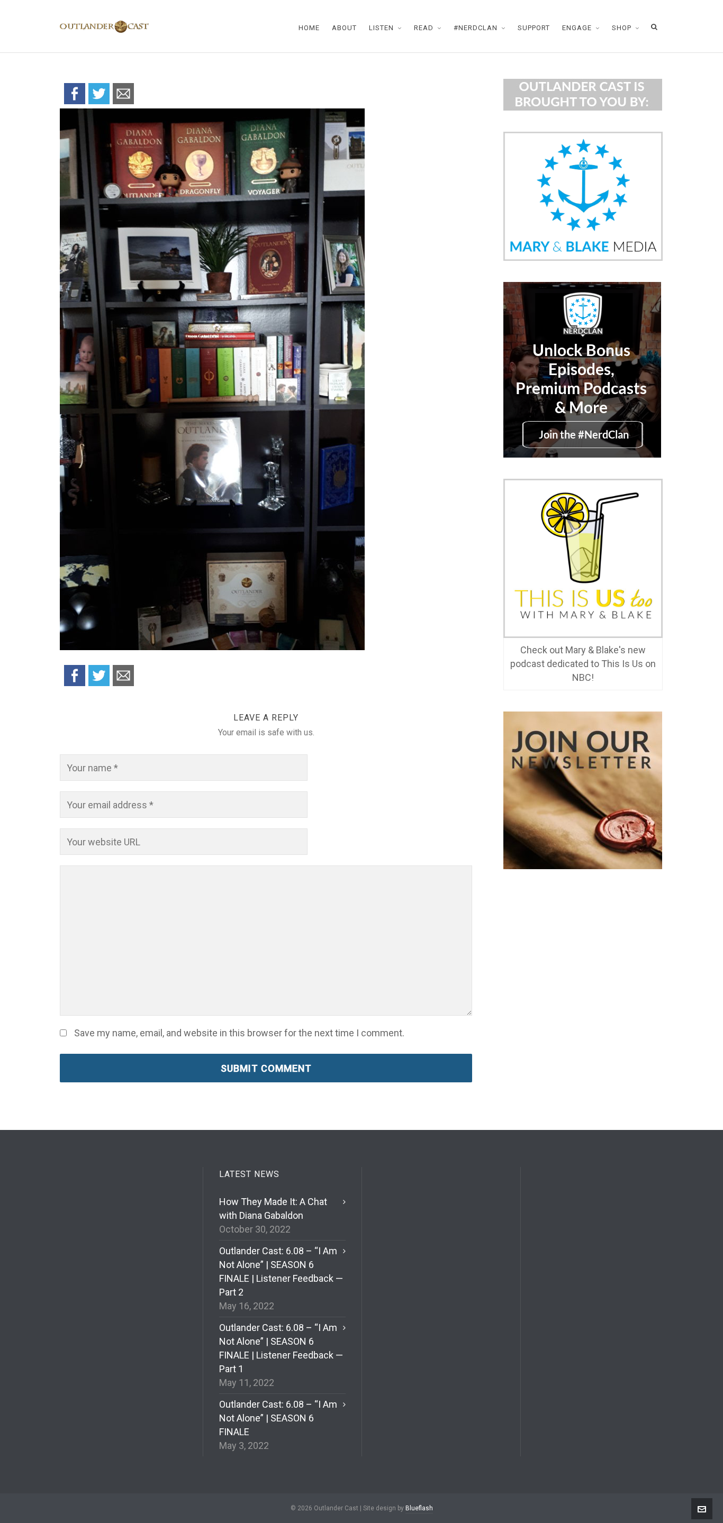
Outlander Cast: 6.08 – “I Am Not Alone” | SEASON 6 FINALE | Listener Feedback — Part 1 (281, 1348)
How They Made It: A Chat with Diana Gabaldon (273, 1208)
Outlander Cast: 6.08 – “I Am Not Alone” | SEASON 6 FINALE (278, 1418)
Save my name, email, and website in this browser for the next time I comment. (239, 1033)
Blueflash (419, 1508)
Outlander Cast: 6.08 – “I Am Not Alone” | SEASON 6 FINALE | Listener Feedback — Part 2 (281, 1271)
